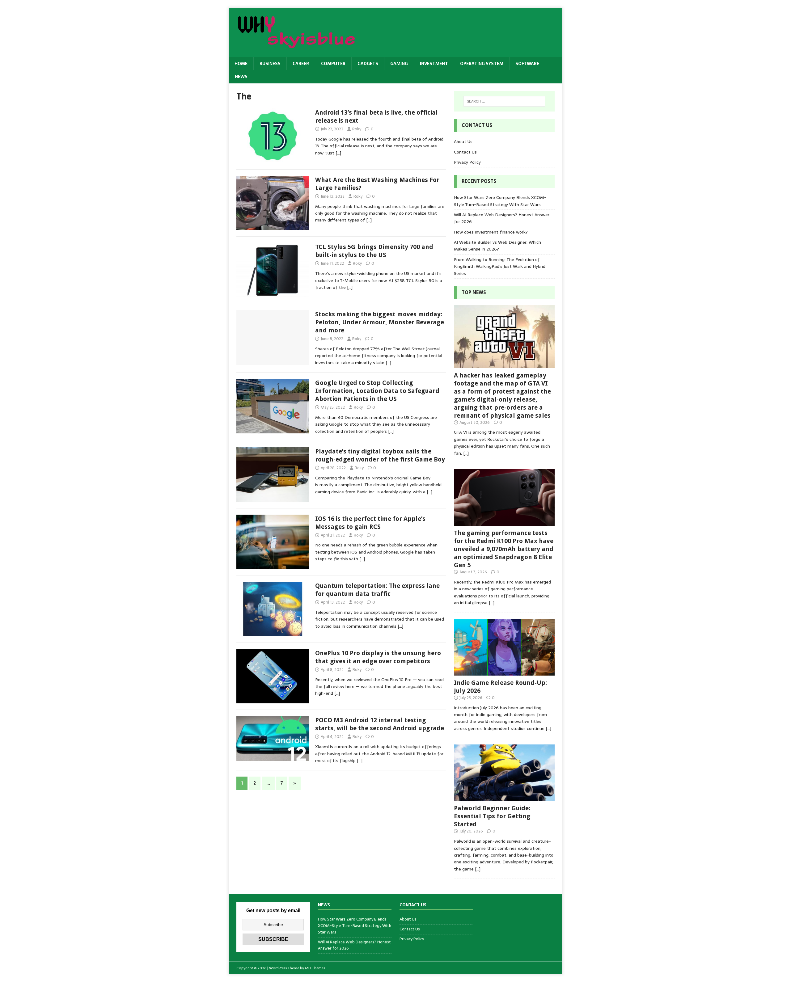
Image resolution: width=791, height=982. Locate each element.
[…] (338, 153)
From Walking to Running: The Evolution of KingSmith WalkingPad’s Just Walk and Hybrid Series (499, 266)
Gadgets (367, 63)
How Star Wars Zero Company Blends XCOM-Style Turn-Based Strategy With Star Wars (500, 201)
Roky (356, 129)
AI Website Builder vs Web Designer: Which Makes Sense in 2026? (497, 245)
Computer (333, 63)
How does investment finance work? (491, 232)
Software (527, 63)
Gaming (399, 63)
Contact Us (465, 152)
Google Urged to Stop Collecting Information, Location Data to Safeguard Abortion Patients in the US (377, 390)
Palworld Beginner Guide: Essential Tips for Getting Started (492, 816)
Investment (434, 63)
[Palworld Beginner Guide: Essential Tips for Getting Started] (504, 797)
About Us (463, 141)
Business (270, 63)
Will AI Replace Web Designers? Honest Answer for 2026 (354, 945)
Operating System (481, 63)
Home (241, 63)
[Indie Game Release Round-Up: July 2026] (504, 671)
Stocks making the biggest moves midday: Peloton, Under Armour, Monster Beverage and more (379, 322)
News (241, 76)
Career (301, 63)
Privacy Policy (467, 162)
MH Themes (315, 968)
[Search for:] (504, 101)
